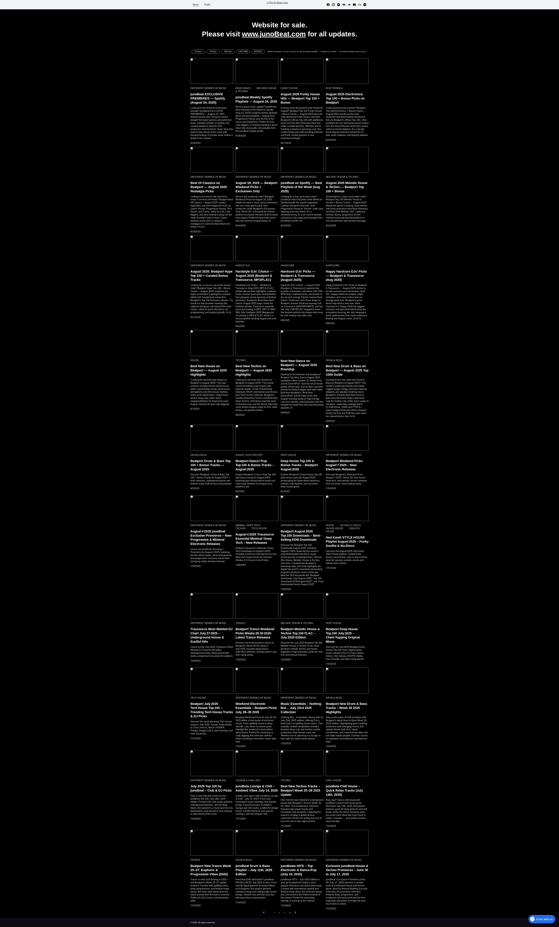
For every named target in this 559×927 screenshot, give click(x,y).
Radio (207, 4)
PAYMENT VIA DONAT (328, 51)
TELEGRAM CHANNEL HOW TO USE (352, 51)
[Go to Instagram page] (334, 4)
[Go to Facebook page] (329, 4)
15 (290, 912)
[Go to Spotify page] (339, 4)
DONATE (258, 51)
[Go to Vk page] (345, 4)
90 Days (213, 51)
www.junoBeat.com (274, 34)
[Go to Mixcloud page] (360, 4)
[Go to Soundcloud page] (350, 4)
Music (196, 4)
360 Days (228, 51)
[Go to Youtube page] (355, 4)
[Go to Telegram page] (364, 4)
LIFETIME (243, 51)
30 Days (198, 51)
